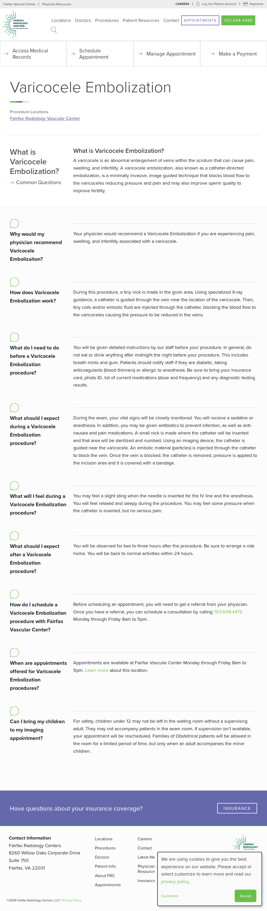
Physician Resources (56, 4)
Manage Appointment (171, 53)
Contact (171, 20)
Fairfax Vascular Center (19, 4)
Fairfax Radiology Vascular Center (45, 118)
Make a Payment (238, 53)
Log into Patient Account (219, 4)
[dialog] (209, 879)
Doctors (83, 20)
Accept (245, 895)
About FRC (105, 875)
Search (54, 30)
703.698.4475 (228, 611)
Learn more (96, 670)
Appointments (200, 20)
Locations (61, 20)
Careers (182, 4)
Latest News (149, 857)
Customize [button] (169, 895)
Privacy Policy (71, 900)
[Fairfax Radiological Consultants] (24, 24)
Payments (257, 4)
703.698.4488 (238, 20)
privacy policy (175, 881)
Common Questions (38, 182)
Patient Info (105, 866)
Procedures (107, 20)
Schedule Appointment (93, 54)
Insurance (237, 808)
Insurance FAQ (151, 880)
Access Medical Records (30, 54)
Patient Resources (141, 20)
